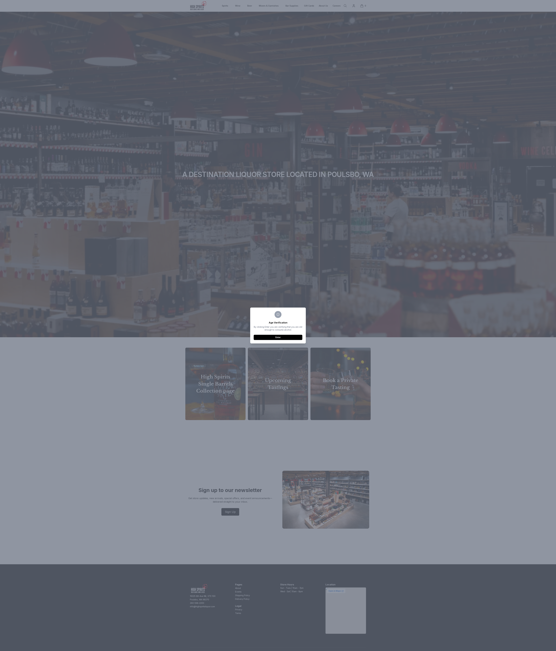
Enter (278, 337)
